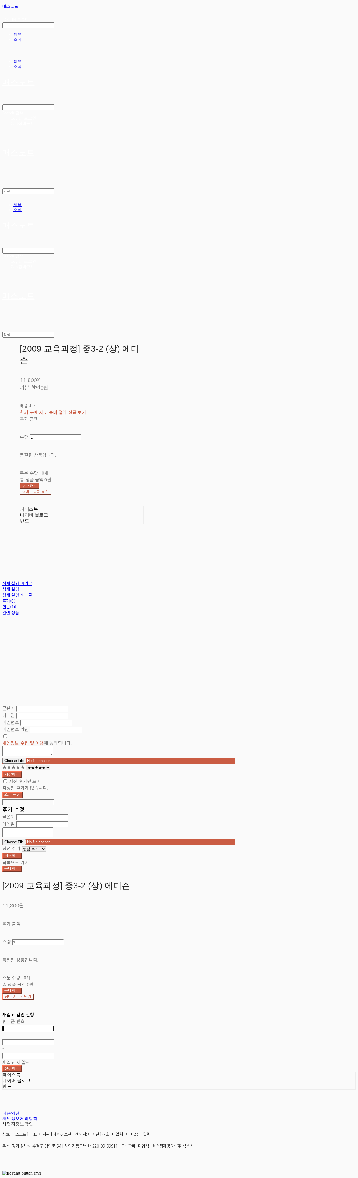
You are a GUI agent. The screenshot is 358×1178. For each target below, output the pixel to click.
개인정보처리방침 (19, 1118)
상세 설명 (10, 589)
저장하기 (11, 774)
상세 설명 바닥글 (17, 595)
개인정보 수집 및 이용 (23, 742)
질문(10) (10, 607)
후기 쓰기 (12, 795)
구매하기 (11, 868)
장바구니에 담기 (17, 996)
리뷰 (17, 34)
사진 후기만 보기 (25, 781)
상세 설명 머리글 (17, 583)
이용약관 (11, 1113)
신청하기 (11, 1068)
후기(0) (8, 601)
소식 (17, 39)
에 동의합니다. (37, 742)
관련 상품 (10, 612)
